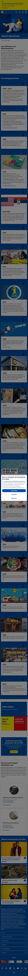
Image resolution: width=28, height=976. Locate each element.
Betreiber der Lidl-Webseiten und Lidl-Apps (15, 481)
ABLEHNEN (14, 498)
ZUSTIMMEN (14, 490)
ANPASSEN (14, 494)
